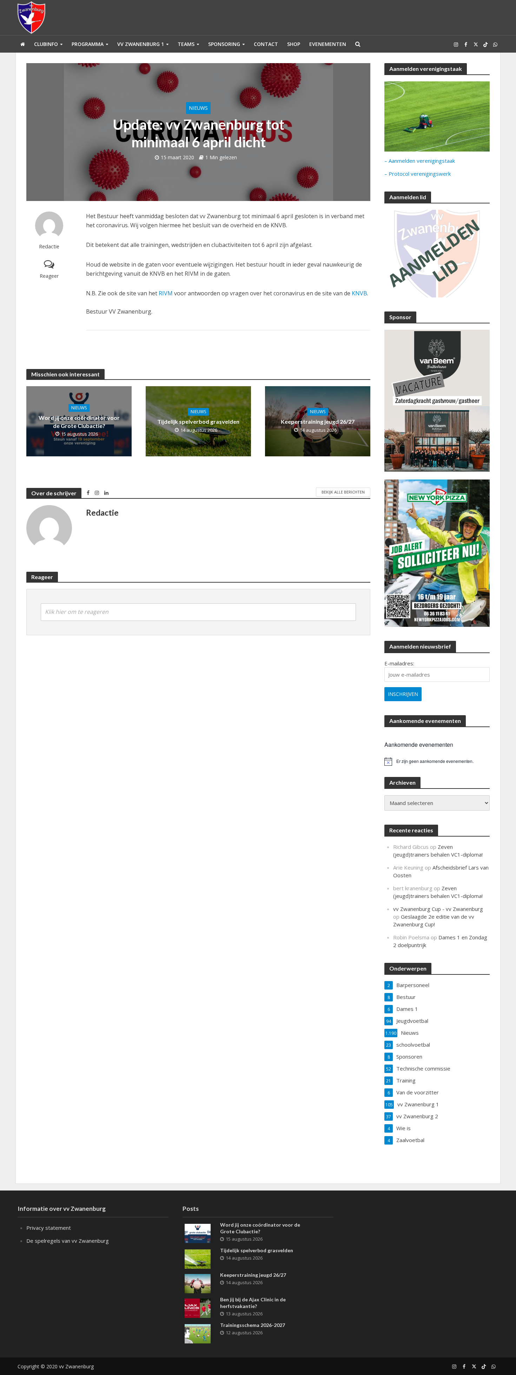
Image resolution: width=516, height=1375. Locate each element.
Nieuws (198, 108)
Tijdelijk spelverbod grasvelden (198, 421)
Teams (186, 44)
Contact (266, 44)
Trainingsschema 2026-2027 (252, 1325)
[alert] (437, 761)
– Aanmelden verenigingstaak (419, 160)
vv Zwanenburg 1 (140, 44)
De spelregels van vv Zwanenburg (67, 1240)
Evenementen (327, 44)
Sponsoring (224, 44)
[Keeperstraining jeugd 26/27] (198, 1282)
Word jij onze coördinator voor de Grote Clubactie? (79, 421)
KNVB (359, 293)
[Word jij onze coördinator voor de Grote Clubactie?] (198, 1232)
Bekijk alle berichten (343, 492)
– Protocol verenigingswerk (417, 173)
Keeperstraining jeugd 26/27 (318, 421)
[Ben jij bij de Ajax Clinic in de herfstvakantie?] (198, 1307)
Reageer (49, 276)
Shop (293, 44)
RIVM (166, 293)
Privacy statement (48, 1227)
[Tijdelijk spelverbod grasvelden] (198, 1258)
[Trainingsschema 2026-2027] (198, 1332)
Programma (88, 44)
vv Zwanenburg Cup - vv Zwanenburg (438, 908)
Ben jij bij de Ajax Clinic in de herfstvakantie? (253, 1302)
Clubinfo (46, 44)
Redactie (49, 246)
